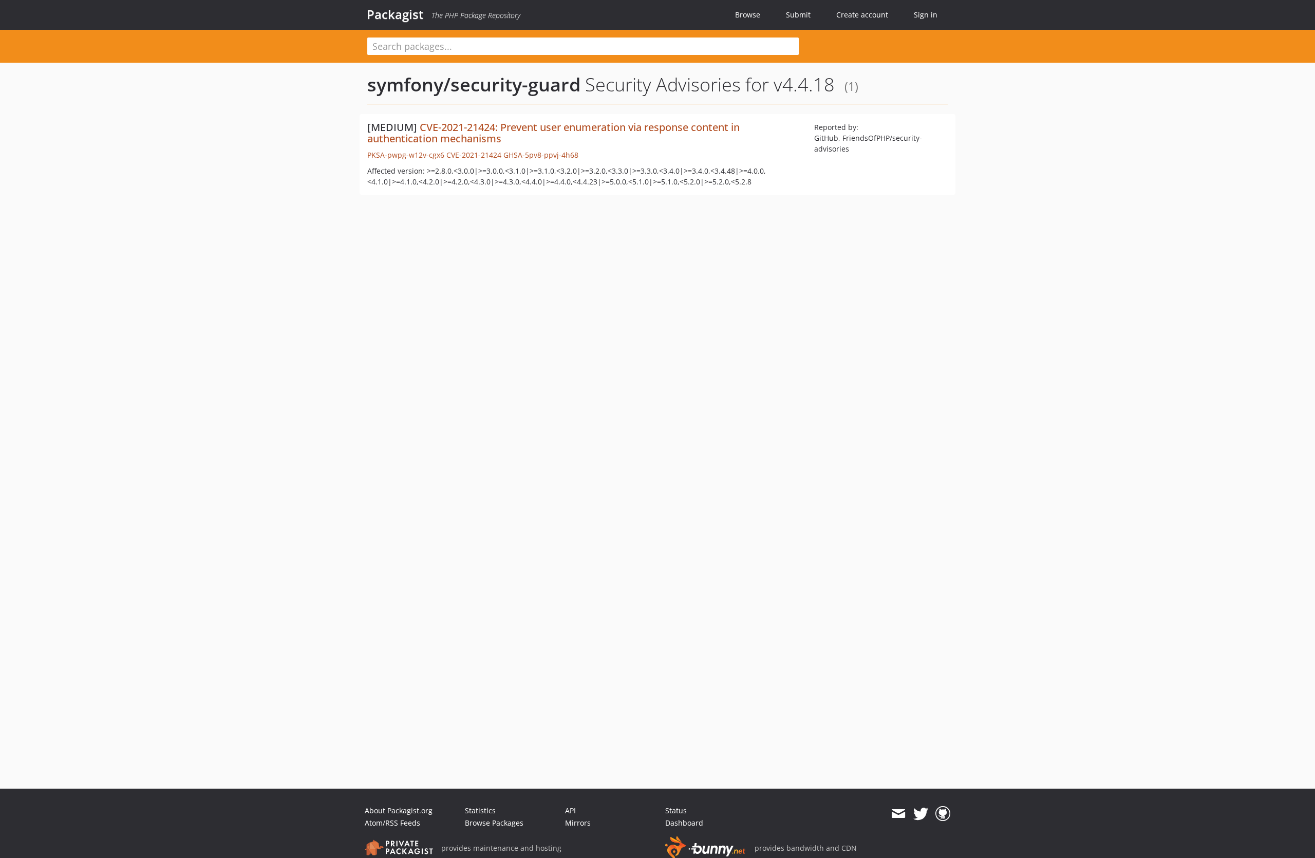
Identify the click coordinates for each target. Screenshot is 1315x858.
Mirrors (578, 823)
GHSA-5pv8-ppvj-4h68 (540, 155)
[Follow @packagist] (920, 814)
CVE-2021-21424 (473, 155)
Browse (747, 15)
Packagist (395, 14)
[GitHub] (942, 814)
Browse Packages (494, 823)
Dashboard (684, 823)
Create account (862, 15)
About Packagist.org (399, 810)
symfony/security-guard (473, 84)
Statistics (480, 810)
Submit (798, 15)
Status (676, 810)
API (570, 810)
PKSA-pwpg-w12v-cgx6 (405, 155)
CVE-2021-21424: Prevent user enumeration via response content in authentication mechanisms (553, 132)
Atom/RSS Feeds (392, 823)
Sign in (925, 15)
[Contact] (898, 814)
